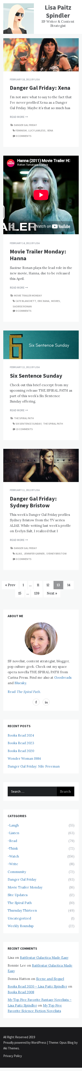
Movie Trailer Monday (28, 295)
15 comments (24, 429)
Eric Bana (43, 301)
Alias (19, 553)
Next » (52, 593)
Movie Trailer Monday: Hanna (38, 255)
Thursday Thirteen (22, 910)
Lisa (37, 79)
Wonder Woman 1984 (24, 758)
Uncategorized (19, 918)
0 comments (23, 136)
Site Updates (18, 895)
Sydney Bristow (56, 553)
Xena (50, 130)
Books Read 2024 (21, 735)
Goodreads (63, 677)
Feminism (21, 130)
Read (24, 692)
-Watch (13, 856)
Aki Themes (11, 1048)
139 (36, 593)
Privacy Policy (12, 1056)
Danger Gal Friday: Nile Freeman (34, 766)
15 (19, 593)
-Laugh (13, 825)
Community (17, 872)
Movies (55, 301)
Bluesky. (20, 683)
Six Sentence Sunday (36, 375)
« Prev (10, 585)
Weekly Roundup (21, 926)
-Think (13, 848)
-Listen (13, 833)
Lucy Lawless (36, 130)
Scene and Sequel (50, 979)
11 (38, 585)
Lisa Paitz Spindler (58, 11)
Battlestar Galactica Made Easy (44, 958)
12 (48, 585)
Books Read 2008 (21, 992)
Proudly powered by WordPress (25, 1042)
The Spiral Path (24, 418)
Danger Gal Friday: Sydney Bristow (33, 502)
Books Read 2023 (21, 743)
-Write (13, 864)
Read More (17, 117)
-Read (12, 841)
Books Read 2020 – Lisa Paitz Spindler (37, 986)
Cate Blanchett (26, 301)
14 (68, 585)
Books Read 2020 (21, 751)
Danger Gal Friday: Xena (40, 87)
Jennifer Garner (34, 553)
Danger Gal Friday (25, 125)
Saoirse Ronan (22, 306)
